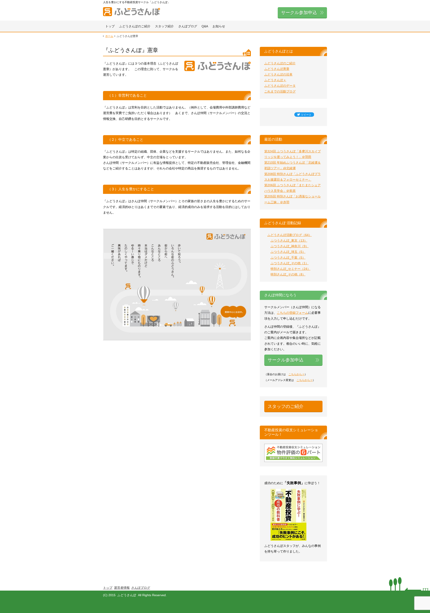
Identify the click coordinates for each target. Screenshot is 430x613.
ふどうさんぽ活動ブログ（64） (289, 235)
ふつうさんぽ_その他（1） (290, 263)
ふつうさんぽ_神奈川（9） (290, 246)
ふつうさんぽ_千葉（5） (288, 257)
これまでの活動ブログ (280, 91)
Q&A (205, 26)
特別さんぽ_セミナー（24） (290, 269)
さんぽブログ (187, 26)
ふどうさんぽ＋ (275, 80)
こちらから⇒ (296, 374)
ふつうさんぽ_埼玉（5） (288, 251)
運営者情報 (122, 587)
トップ (110, 26)
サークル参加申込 (299, 12)
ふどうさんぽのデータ (280, 85)
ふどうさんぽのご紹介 (134, 26)
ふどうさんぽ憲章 (276, 69)
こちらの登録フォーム (292, 312)
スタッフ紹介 (164, 26)
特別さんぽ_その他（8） (288, 274)
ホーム (109, 36)
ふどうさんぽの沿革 (278, 74)
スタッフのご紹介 (285, 406)
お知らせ (219, 26)
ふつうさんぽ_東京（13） (289, 240)
